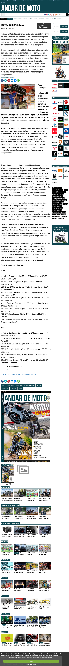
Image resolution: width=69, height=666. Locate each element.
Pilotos (55, 218)
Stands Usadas (61, 200)
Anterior (39, 385)
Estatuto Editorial (20, 655)
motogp (59, 19)
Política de (31, 664)
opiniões (30, 19)
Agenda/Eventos (58, 190)
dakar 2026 (53, 19)
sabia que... (3, 21)
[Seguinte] (41, 428)
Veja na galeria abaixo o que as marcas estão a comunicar (18, 385)
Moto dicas (4, 614)
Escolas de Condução (59, 214)
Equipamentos (36, 654)
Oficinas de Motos (58, 202)
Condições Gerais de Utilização (50, 655)
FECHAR (31, 661)
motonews (10, 19)
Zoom (20, 388)
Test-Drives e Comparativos (9, 505)
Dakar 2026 (14, 654)
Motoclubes (56, 216)
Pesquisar (64, 26)
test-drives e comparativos (20, 19)
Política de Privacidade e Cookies (33, 655)
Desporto (4, 578)
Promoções (43, 654)
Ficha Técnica (10, 655)
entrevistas (23, 21)
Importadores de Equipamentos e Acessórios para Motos (59, 210)
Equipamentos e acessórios (9, 523)
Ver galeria (5, 388)
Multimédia (4, 560)
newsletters (41, 19)
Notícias (8, 654)
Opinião (20, 654)
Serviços (60, 218)
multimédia (16, 21)
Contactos (4, 655)
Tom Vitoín (25, 654)
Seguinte (13, 388)
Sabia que (4, 596)
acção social (30, 21)
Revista (62, 654)
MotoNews (4, 487)
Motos (31, 654)
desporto (35, 19)
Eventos (3, 632)
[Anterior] (11, 428)
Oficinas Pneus (57, 204)
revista (47, 19)
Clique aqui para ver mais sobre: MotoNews (18, 374)
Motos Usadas (57, 188)
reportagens (10, 21)
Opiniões (4, 541)
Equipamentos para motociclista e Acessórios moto (59, 194)
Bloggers (64, 216)
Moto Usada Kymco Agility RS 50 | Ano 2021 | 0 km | (60, 229)
